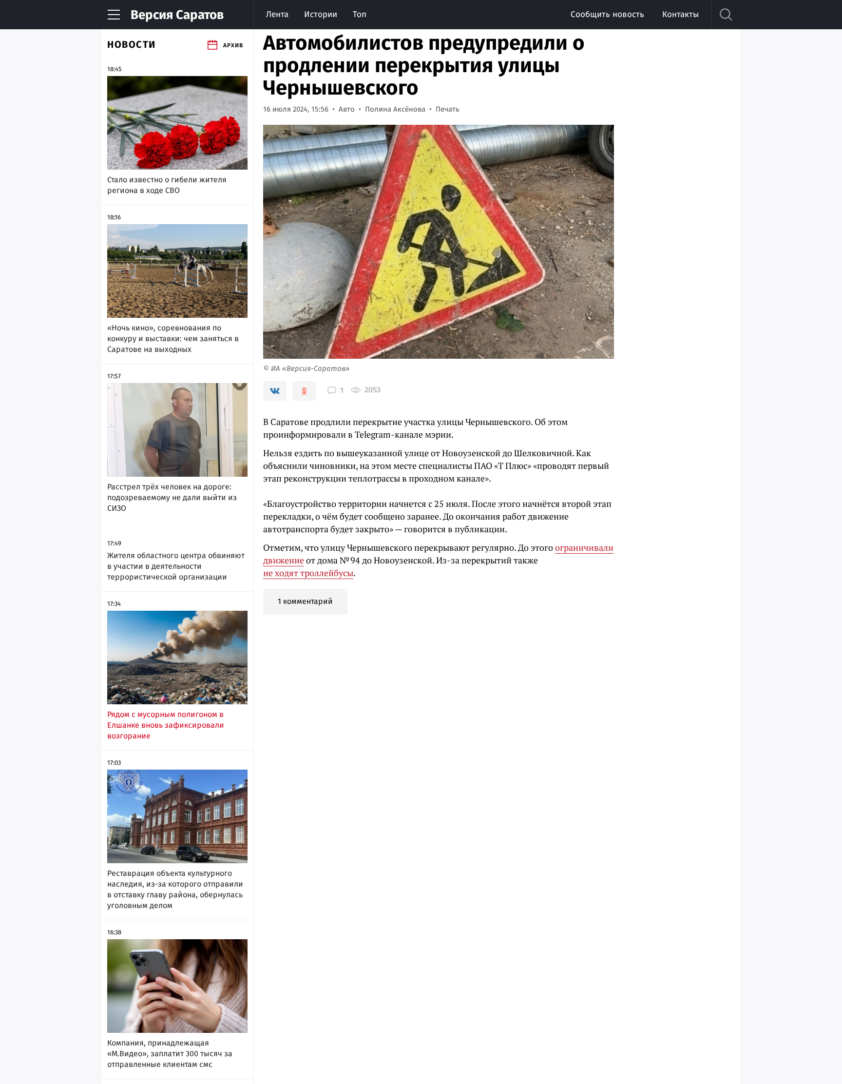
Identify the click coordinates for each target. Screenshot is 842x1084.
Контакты (680, 14)
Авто (347, 109)
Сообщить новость (607, 14)
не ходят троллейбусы (308, 573)
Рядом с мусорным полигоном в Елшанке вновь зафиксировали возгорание (165, 725)
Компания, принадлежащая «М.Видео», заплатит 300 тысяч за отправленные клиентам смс (169, 1053)
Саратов (177, 14)
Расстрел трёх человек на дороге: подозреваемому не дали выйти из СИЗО (172, 497)
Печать (447, 109)
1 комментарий (305, 601)
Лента (277, 14)
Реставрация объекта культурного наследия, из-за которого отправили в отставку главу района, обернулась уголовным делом (175, 889)
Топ (359, 14)
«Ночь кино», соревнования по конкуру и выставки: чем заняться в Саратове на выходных (173, 338)
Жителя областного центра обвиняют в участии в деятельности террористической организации (176, 566)
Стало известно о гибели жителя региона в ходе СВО (167, 185)
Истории (320, 14)
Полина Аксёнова (395, 109)
